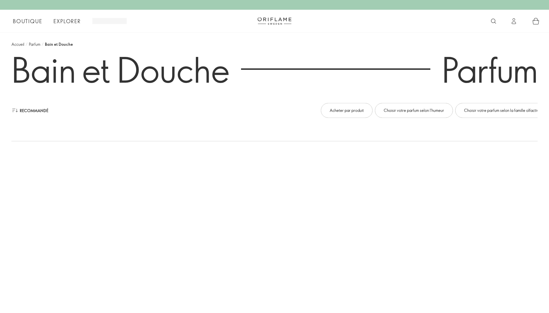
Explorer (67, 21)
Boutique (27, 21)
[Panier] (536, 21)
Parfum (34, 44)
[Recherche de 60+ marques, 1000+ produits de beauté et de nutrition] (493, 21)
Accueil (17, 44)
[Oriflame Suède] (274, 21)
